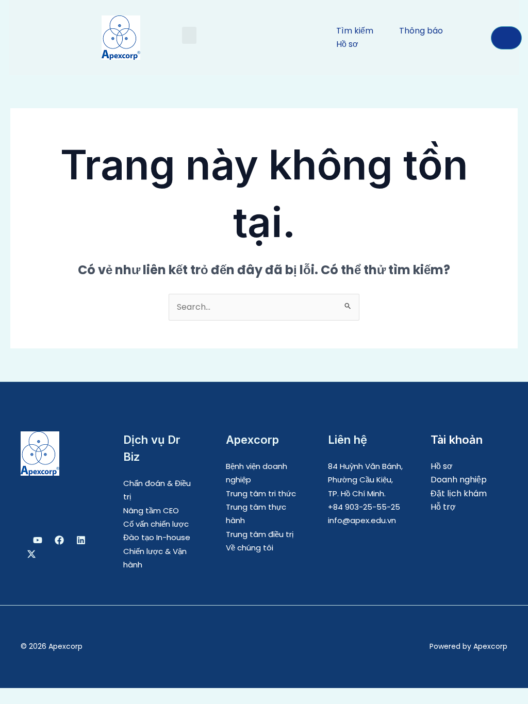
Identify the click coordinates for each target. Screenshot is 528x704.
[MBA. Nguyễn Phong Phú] (81, 540)
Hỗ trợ (443, 507)
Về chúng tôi (249, 547)
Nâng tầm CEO (151, 510)
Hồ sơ (442, 466)
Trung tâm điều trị (259, 534)
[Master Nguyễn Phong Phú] (31, 554)
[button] (189, 35)
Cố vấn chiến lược (156, 523)
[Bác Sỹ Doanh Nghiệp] (37, 540)
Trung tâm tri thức (261, 493)
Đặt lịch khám (459, 493)
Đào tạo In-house (156, 537)
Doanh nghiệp (459, 479)
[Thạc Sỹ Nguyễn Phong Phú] (59, 540)
